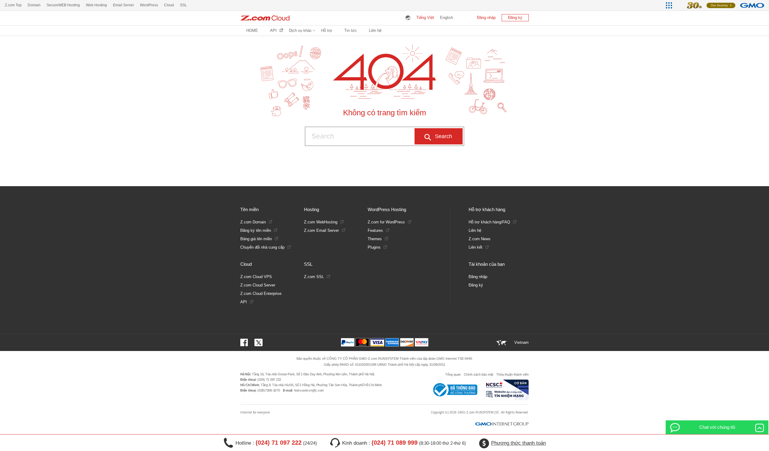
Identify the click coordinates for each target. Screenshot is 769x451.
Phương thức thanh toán (518, 443)
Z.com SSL (314, 276)
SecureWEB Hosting (63, 5)
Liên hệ (375, 30)
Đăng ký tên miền (255, 230)
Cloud (169, 5)
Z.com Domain (253, 222)
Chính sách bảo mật (478, 374)
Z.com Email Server (321, 230)
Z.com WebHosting (320, 222)
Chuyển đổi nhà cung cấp (262, 247)
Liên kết (475, 247)
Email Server (123, 5)
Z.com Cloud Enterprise (260, 293)
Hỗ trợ (326, 30)
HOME (252, 30)
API (273, 30)
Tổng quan (453, 374)
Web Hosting (96, 5)
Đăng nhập (486, 17)
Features (375, 230)
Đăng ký (515, 17)
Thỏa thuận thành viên (512, 374)
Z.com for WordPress (386, 222)
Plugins (374, 247)
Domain (34, 5)
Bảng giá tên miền (256, 239)
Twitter (258, 342)
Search (443, 136)
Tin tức (350, 30)
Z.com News (480, 239)
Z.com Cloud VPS (256, 276)
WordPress (149, 5)
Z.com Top (13, 5)
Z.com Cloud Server (257, 285)
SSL (183, 5)
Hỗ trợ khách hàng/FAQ (489, 222)
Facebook (245, 342)
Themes (375, 239)
